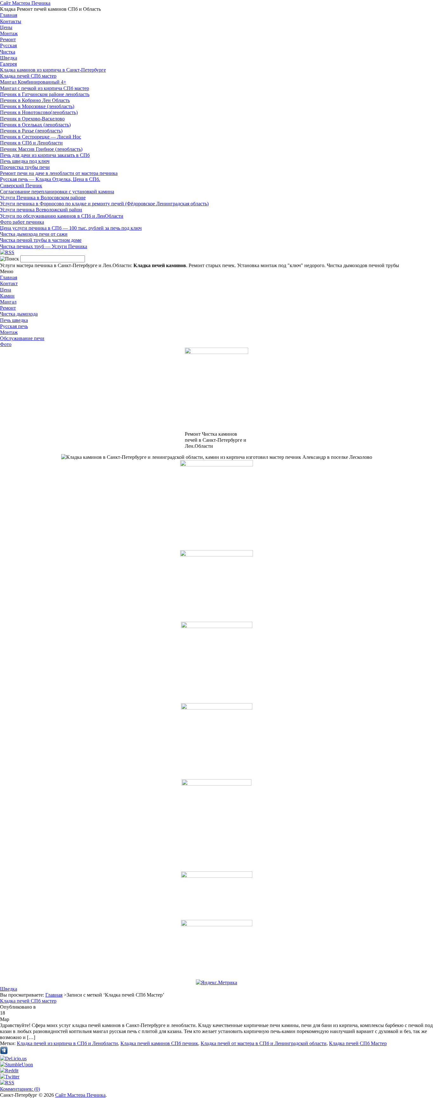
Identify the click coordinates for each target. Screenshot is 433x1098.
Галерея (8, 64)
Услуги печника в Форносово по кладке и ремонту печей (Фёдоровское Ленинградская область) (104, 203)
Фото (5, 344)
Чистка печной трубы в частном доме (40, 240)
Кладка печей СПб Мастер (358, 1043)
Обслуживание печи (22, 338)
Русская (8, 45)
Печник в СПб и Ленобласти (31, 142)
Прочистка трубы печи (25, 167)
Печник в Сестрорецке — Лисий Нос (40, 136)
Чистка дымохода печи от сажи (34, 234)
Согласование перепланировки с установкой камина (57, 191)
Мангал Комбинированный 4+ (33, 82)
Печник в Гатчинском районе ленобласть (44, 94)
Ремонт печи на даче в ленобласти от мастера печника (59, 173)
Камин (7, 296)
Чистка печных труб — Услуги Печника (43, 246)
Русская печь (14, 326)
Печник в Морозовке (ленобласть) (37, 106)
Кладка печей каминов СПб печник (159, 1043)
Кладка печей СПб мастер (28, 76)
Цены (6, 27)
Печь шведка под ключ (24, 161)
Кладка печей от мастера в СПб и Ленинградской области (263, 1043)
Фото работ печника (22, 222)
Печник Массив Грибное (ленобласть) (41, 149)
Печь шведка (14, 320)
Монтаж (9, 33)
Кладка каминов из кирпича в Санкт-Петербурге (53, 70)
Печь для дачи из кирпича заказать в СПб (45, 155)
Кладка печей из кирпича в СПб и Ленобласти (67, 1043)
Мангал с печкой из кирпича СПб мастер (44, 88)
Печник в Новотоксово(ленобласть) (39, 112)
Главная (8, 15)
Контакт (9, 283)
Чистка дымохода (19, 314)
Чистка (7, 52)
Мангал (8, 302)
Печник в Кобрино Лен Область (35, 100)
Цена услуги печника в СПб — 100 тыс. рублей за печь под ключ (71, 228)
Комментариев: (20, 1089)
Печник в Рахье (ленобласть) (31, 130)
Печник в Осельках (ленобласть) (35, 124)
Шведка (8, 58)
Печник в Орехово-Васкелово (32, 118)
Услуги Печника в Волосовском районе (43, 197)
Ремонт (8, 39)
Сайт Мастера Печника (25, 3)
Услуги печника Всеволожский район (41, 209)
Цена (5, 289)
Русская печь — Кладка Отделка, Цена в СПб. (50, 179)
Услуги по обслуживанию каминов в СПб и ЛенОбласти (61, 216)
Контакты (10, 21)
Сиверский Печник (21, 185)
